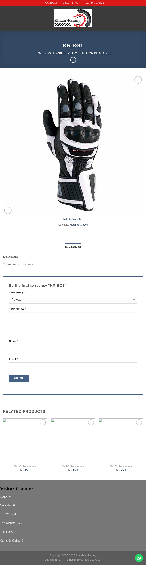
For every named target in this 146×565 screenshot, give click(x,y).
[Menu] (5, 18)
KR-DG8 (121, 469)
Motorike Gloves (97, 53)
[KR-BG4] (25, 440)
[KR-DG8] (121, 440)
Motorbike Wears (63, 53)
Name (13, 341)
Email (13, 359)
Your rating (17, 292)
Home (39, 53)
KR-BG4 (25, 469)
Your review (17, 308)
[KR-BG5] (73, 440)
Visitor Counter (16, 488)
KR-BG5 (73, 469)
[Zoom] (8, 210)
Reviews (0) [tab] (73, 247)
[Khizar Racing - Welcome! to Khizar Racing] (73, 18)
